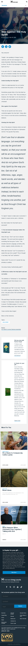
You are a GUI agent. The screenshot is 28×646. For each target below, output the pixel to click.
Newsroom (13, 618)
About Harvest (23, 618)
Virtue (2, 617)
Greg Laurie (5, 37)
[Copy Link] (9, 46)
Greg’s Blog (4, 615)
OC (2, 329)
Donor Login (13, 623)
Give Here (13, 572)
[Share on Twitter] (6, 46)
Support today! (17, 420)
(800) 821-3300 (5, 631)
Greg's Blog (4, 29)
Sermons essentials (16, 329)
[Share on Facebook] (2, 46)
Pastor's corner (7, 329)
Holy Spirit (6, 322)
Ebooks (12, 616)
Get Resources (17, 355)
